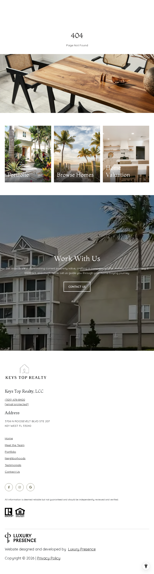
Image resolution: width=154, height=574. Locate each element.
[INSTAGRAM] (20, 487)
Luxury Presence (82, 549)
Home (9, 438)
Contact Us (12, 471)
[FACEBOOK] (9, 487)
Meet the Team (14, 445)
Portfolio (10, 451)
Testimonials (13, 465)
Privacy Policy (48, 558)
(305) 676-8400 (15, 399)
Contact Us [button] (77, 286)
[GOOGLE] (30, 487)
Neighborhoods (15, 458)
